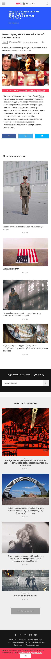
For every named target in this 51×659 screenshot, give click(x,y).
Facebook (23, 91)
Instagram (41, 91)
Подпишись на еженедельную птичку (25, 375)
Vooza (41, 96)
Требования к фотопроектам (18, 642)
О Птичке (12, 640)
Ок (25, 656)
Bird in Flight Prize (39, 642)
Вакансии (22, 640)
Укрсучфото (18, 645)
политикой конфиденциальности (30, 653)
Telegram (32, 91)
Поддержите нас (32, 645)
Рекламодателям (35, 640)
